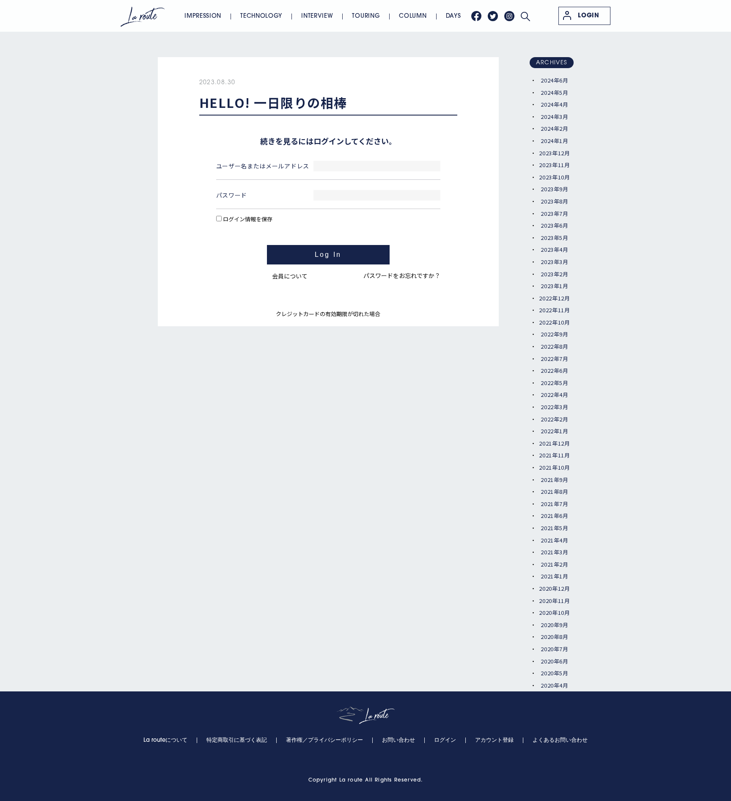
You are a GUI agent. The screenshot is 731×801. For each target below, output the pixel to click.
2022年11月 (554, 310)
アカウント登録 (494, 740)
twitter (493, 16)
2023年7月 (555, 213)
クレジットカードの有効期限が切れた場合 (328, 314)
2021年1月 (555, 576)
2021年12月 (554, 443)
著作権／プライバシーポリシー (324, 740)
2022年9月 (555, 334)
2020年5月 (555, 673)
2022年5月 (555, 383)
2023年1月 (555, 286)
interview (317, 16)
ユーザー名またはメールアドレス (263, 166)
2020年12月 (554, 588)
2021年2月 (555, 564)
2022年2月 (555, 419)
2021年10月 (554, 467)
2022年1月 (555, 431)
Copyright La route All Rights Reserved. (365, 780)
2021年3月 (555, 552)
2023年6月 (555, 225)
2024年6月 (555, 80)
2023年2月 (555, 274)
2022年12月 (554, 298)
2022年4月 (555, 395)
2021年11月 (554, 455)
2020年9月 (555, 625)
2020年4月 (555, 685)
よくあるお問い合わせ (560, 740)
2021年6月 (555, 516)
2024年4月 (555, 104)
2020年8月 (555, 637)
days (453, 16)
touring (366, 16)
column (412, 16)
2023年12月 (554, 153)
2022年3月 (555, 407)
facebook (476, 16)
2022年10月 (554, 322)
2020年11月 (554, 601)
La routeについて (165, 740)
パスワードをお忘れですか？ (401, 275)
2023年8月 (555, 201)
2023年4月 (555, 249)
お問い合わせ (398, 740)
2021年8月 (555, 491)
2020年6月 (555, 661)
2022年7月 (555, 359)
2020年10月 (554, 612)
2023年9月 (555, 189)
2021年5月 (555, 528)
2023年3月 (555, 262)
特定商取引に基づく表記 (236, 740)
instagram (509, 16)
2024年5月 (555, 92)
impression (202, 16)
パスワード (231, 195)
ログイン (445, 740)
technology (261, 16)
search (525, 16)
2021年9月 (555, 480)
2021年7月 (555, 504)
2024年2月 (555, 128)
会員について (290, 276)
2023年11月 (554, 165)
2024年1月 (555, 141)
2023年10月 (554, 177)
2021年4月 (555, 540)
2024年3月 (555, 117)
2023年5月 (555, 238)
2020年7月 (555, 649)
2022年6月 (555, 370)
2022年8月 (555, 346)
